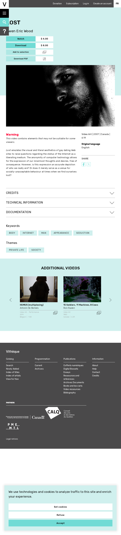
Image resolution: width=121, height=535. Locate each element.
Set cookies (60, 507)
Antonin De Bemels (29, 308)
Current (38, 365)
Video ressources (71, 389)
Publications (69, 359)
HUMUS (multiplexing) (32, 305)
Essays (66, 372)
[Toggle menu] (4, 13)
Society (36, 250)
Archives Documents (73, 382)
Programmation (42, 359)
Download (25, 45)
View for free (12, 379)
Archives (39, 369)
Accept (61, 523)
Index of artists (13, 375)
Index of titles (12, 372)
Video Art (87, 134)
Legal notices (12, 439)
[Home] (4, 4)
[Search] (4, 22)
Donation (57, 3)
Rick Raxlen (69, 308)
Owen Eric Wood (19, 31)
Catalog (10, 359)
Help (94, 369)
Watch (26, 39)
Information (98, 359)
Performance (34, 312)
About (95, 365)
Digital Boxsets (70, 369)
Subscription (72, 3)
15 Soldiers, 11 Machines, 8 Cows (80, 305)
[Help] (4, 31)
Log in (86, 3)
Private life (16, 250)
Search (9, 365)
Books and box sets (72, 386)
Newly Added (12, 369)
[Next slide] (110, 300)
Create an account (102, 3)
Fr (117, 3)
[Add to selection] (55, 313)
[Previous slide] (11, 300)
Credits (95, 375)
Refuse (60, 515)
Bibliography (69, 392)
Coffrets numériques (73, 365)
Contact (96, 372)
